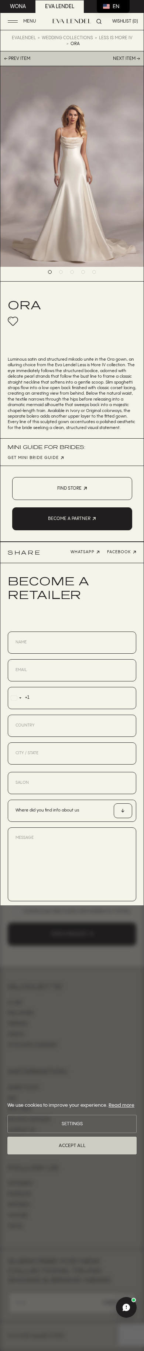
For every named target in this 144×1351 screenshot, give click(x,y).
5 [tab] (94, 272)
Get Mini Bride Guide (33, 458)
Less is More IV (116, 37)
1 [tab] (50, 272)
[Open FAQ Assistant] (126, 1307)
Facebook (119, 552)
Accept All (72, 1145)
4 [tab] (83, 272)
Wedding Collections (67, 37)
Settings (72, 1123)
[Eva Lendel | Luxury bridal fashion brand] (72, 21)
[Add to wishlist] (13, 321)
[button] (23, 21)
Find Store (69, 488)
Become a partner (69, 518)
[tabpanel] (72, 166)
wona (18, 6)
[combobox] (18, 698)
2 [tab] (61, 272)
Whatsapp (83, 552)
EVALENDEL (24, 37)
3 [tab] (72, 272)
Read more (121, 1105)
